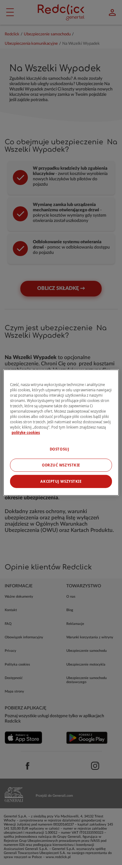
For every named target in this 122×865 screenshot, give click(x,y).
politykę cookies (26, 432)
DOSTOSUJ (59, 449)
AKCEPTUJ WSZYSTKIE (60, 481)
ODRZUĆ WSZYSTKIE (61, 465)
